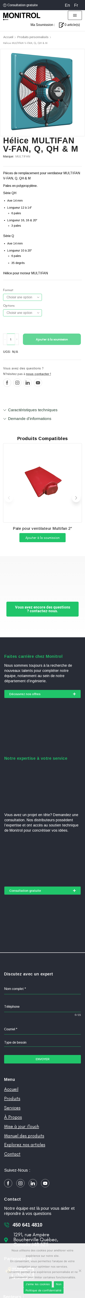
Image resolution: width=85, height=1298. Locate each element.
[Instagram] (17, 383)
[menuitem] (67, 5)
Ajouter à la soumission (52, 339)
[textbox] (42, 1042)
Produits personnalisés (32, 37)
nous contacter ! (38, 374)
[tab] (42, 412)
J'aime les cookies (38, 1284)
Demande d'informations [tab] (29, 418)
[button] (75, 15)
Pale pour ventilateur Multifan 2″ (42, 528)
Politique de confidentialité (43, 1290)
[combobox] (42, 1043)
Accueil (8, 37)
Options (8, 305)
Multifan (22, 156)
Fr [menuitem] (76, 5)
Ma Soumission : (43, 25)
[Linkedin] (28, 383)
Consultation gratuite (22, 5)
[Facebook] (7, 383)
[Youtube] (38, 383)
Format (8, 290)
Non (58, 1284)
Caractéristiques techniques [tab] (33, 410)
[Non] (80, 1271)
